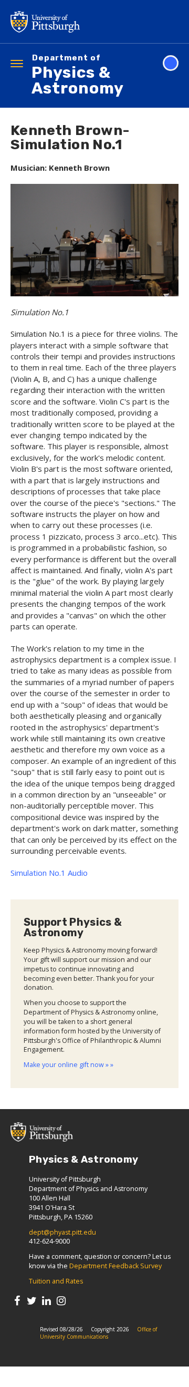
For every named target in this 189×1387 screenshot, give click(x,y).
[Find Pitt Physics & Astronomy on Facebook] (17, 1300)
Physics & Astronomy (78, 76)
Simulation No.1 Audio (49, 872)
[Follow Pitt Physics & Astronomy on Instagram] (61, 1300)
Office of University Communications (98, 1333)
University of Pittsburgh (86, 22)
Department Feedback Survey (115, 1265)
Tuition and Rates (56, 1281)
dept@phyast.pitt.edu (62, 1232)
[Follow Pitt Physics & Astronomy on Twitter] (31, 1300)
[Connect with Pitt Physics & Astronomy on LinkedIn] (46, 1300)
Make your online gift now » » (68, 1064)
